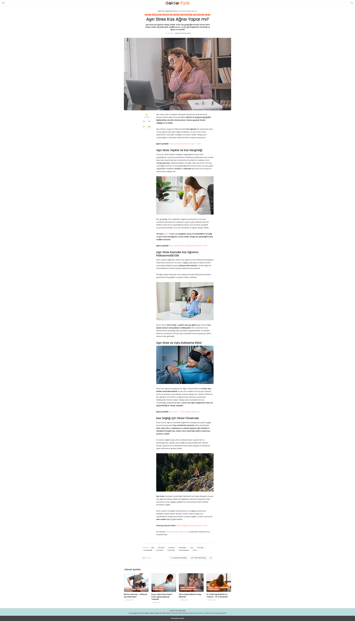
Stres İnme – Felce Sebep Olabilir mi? (184, 412)
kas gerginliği (148, 550)
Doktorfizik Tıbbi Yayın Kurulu (183, 33)
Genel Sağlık (167, 14)
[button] (4, 3)
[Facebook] (144, 121)
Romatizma (141, 589)
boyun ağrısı (182, 547)
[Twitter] (149, 121)
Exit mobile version (177, 618)
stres (195, 550)
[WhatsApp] (144, 126)
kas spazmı (160, 550)
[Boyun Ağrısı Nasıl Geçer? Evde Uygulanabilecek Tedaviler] (163, 582)
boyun (166, 234)
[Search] (351, 3)
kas (192, 547)
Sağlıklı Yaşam (199, 14)
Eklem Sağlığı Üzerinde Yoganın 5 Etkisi (192, 525)
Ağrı (128, 589)
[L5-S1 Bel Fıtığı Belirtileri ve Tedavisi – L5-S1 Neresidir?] (218, 582)
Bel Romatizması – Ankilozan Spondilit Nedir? (135, 595)
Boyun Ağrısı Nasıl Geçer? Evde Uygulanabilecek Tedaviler (161, 596)
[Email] (149, 126)
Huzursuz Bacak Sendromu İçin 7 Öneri (185, 144)
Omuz (176, 14)
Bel (134, 589)
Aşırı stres (161, 547)
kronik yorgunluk (184, 550)
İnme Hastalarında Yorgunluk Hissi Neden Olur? (188, 245)
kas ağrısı (201, 547)
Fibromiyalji (157, 14)
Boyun (148, 14)
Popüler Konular (186, 14)
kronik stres (171, 550)
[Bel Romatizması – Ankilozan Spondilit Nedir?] (136, 582)
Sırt (208, 14)
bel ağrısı (171, 547)
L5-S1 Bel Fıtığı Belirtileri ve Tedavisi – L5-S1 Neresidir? (217, 595)
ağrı (153, 547)
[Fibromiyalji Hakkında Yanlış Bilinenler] (191, 582)
